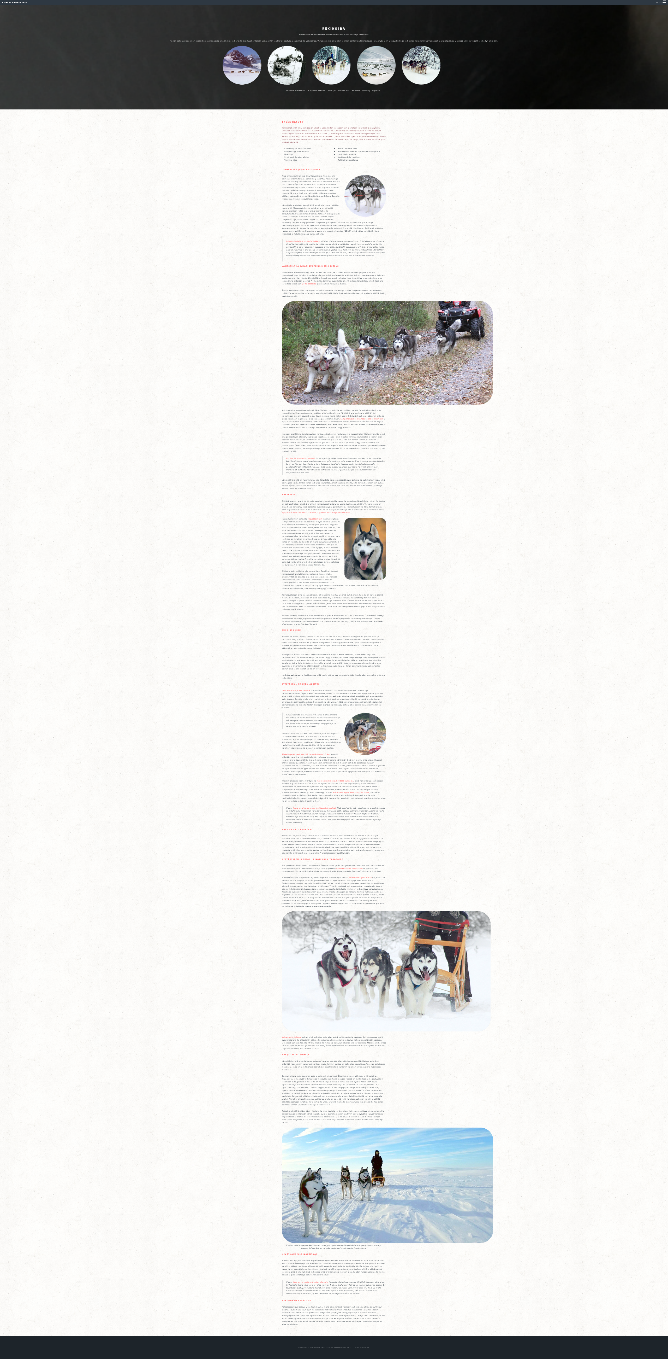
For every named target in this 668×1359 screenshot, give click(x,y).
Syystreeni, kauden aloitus (296, 157)
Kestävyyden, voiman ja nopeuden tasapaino (359, 151)
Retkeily (356, 90)
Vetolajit (332, 90)
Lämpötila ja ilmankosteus (296, 151)
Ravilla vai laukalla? (347, 148)
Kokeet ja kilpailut (371, 90)
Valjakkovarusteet (316, 90)
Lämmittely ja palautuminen (297, 148)
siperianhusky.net (14, 2)
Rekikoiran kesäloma (348, 160)
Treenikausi (344, 90)
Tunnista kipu (290, 160)
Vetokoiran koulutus (296, 90)
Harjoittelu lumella (347, 154)
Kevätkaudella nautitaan (349, 157)
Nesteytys (288, 154)
